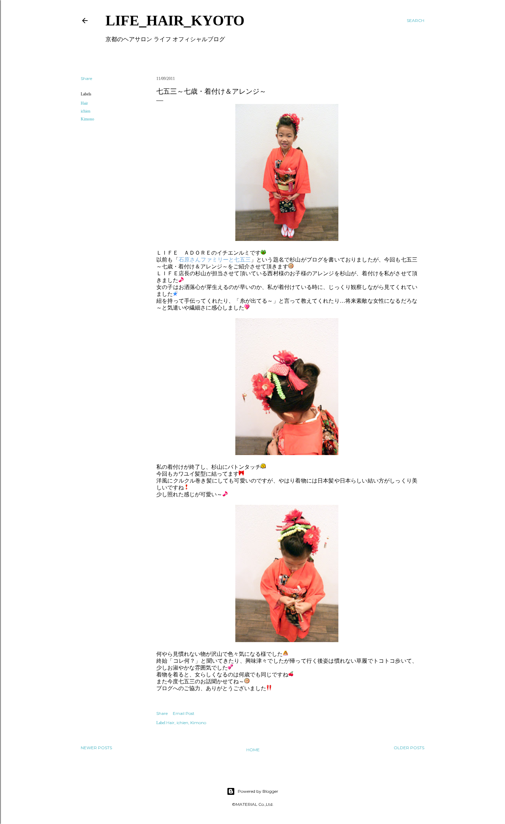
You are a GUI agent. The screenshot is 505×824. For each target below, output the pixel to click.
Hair (84, 103)
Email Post (183, 713)
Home (253, 749)
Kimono (87, 119)
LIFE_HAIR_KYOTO (175, 20)
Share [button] (86, 78)
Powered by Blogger (258, 791)
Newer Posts (96, 747)
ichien (85, 111)
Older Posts (409, 747)
